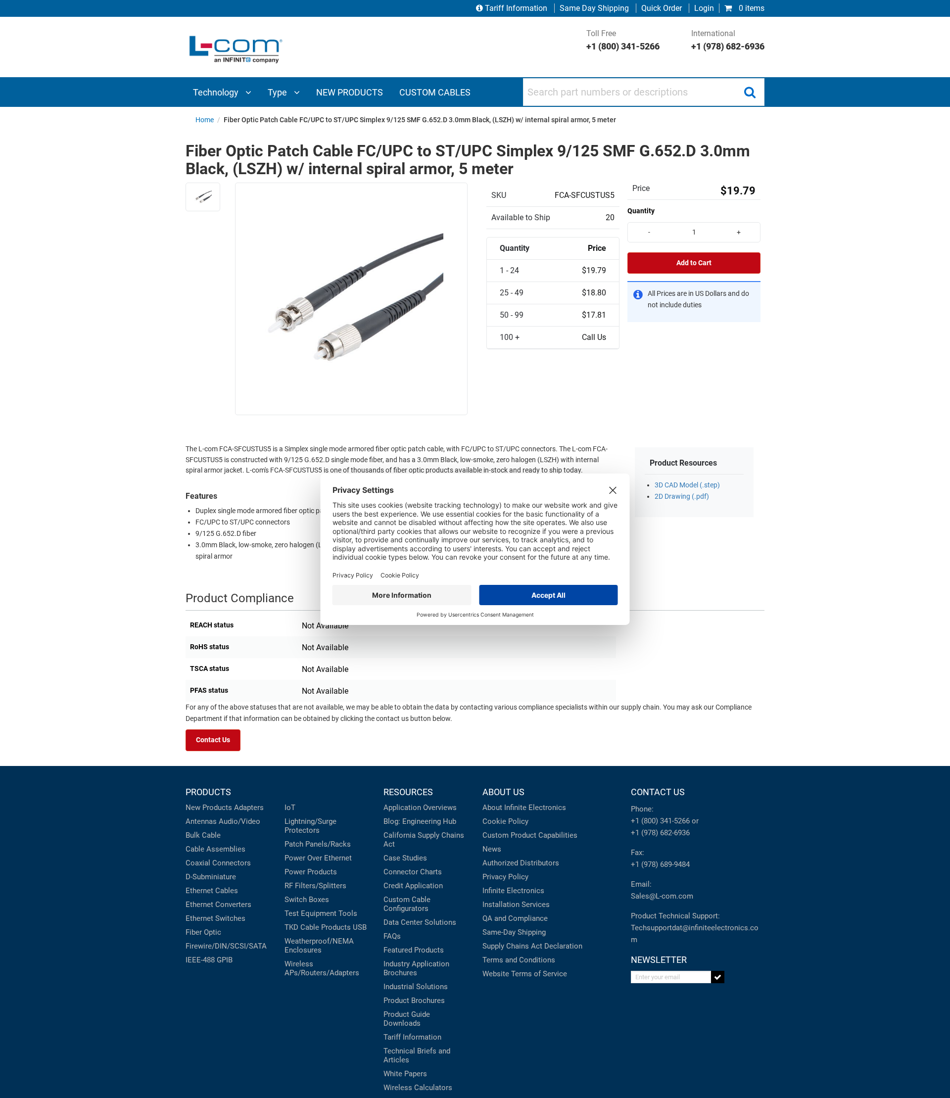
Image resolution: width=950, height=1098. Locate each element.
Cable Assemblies (215, 849)
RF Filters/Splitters (315, 885)
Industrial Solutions (415, 986)
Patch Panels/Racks (318, 844)
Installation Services (516, 904)
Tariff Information (516, 8)
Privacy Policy (505, 876)
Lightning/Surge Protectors (310, 826)
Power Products (311, 871)
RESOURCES (408, 792)
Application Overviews (420, 807)
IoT (290, 807)
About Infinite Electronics (524, 807)
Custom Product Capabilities (529, 835)
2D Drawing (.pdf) (682, 496)
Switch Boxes (307, 899)
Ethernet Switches (215, 918)
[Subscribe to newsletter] (717, 977)
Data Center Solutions (419, 922)
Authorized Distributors (520, 863)
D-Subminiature (211, 876)
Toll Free (623, 40)
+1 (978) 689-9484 (660, 864)
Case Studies (405, 858)
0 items (750, 8)
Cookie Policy (505, 821)
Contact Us (213, 740)
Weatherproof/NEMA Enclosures (319, 946)
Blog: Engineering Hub (419, 821)
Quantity (641, 211)
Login (704, 8)
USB (360, 927)
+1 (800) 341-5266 (660, 820)
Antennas (201, 821)
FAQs (392, 936)
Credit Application (413, 885)
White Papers (405, 1073)
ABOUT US (503, 792)
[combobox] (643, 92)
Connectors (231, 863)
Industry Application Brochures (416, 968)
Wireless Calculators (417, 1087)
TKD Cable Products (318, 927)
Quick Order (661, 8)
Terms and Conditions (518, 959)
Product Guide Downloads (406, 1019)
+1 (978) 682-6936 (660, 832)
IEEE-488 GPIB (209, 959)
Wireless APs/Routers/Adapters (322, 968)
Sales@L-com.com (662, 896)
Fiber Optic (203, 932)
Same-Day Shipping (514, 932)
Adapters (249, 807)
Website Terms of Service (524, 973)
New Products (209, 807)
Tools (347, 913)
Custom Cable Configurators (406, 904)
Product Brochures (414, 1000)
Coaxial (198, 863)
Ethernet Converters (218, 904)
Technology (216, 92)
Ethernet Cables (212, 890)
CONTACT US (658, 792)
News (491, 849)
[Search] (749, 92)
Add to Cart (694, 263)
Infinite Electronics (513, 890)
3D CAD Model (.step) (687, 485)
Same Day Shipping (594, 8)
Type (278, 92)
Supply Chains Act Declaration (532, 946)
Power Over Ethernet (318, 858)
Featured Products (413, 950)
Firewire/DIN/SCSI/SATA (226, 946)
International (727, 40)
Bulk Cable (203, 835)
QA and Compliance (515, 918)
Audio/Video (239, 821)
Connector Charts (412, 871)
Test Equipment (310, 913)
